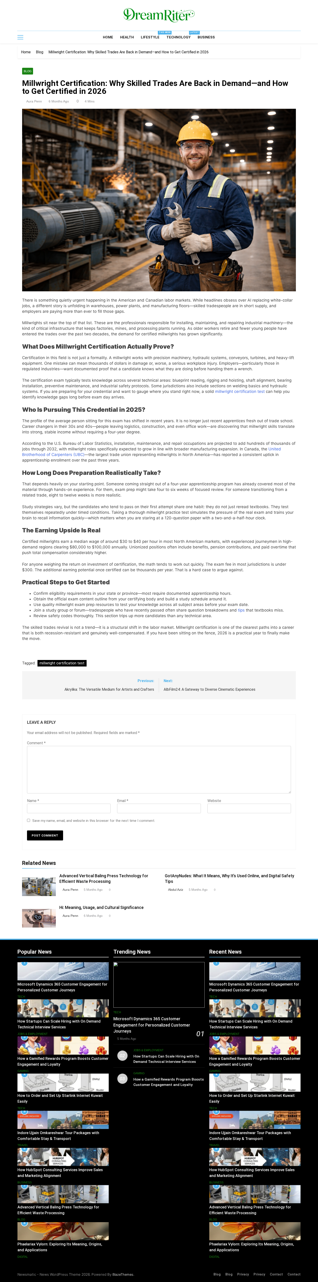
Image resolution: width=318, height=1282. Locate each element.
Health (127, 37)
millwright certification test (240, 391)
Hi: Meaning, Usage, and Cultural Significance (101, 907)
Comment (36, 743)
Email (122, 801)
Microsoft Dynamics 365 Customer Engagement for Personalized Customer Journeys (151, 1025)
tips (241, 610)
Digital (22, 1256)
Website (214, 801)
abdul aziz (175, 889)
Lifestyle (152, 35)
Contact (276, 1274)
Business (206, 37)
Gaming (23, 1071)
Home (108, 37)
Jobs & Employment (32, 1034)
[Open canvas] (20, 37)
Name (33, 801)
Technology (180, 35)
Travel (22, 1145)
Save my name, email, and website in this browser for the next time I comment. (93, 821)
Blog (27, 71)
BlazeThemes (122, 1274)
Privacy (243, 1274)
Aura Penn (34, 101)
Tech (21, 996)
